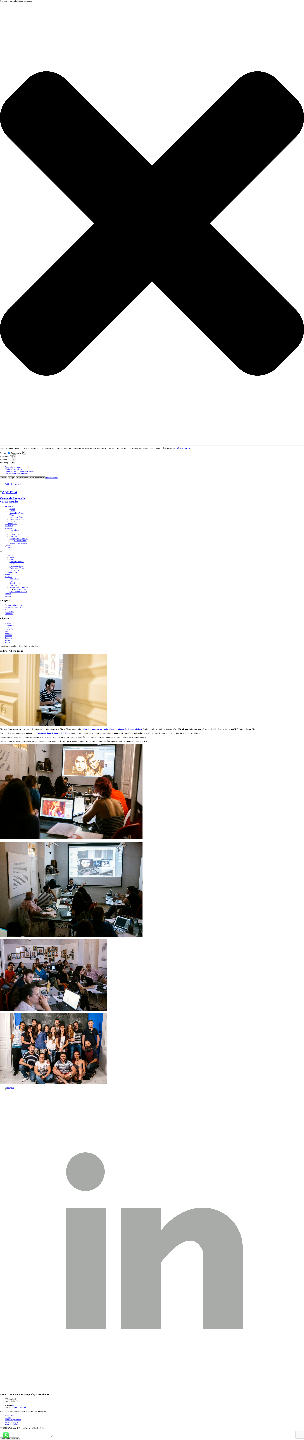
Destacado (9, 614)
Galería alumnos (20, 541)
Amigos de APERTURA (19, 539)
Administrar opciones (13, 467)
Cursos (12, 511)
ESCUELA (9, 506)
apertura (8, 623)
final (6, 631)
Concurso (13, 536)
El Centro (8, 528)
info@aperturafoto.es (18, 1407)
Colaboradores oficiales (18, 543)
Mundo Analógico (16, 517)
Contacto (8, 547)
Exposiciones (14, 534)
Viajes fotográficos (17, 519)
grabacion (8, 636)
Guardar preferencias (37, 478)
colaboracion (9, 625)
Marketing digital (11, 1424)
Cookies (8, 1418)
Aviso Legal (9, 1415)
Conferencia (9, 612)
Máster (12, 509)
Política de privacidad (13, 484)
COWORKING (11, 524)
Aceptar (3, 478)
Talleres (12, 515)
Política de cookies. (183, 448)
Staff (11, 532)
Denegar (11, 478)
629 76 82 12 (17, 1405)
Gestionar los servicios (13, 469)
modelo (7, 642)
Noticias (8, 545)
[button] (152, 223)
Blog (6, 609)
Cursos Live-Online (17, 513)
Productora (9, 526)
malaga (7, 640)
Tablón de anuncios (12, 1422)
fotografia (8, 634)
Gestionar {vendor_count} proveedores (19, 471)
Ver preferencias (22, 478)
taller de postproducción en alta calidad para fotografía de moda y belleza (112, 729)
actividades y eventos (13, 607)
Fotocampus (14, 521)
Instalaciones (14, 530)
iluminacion (9, 638)
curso (7, 627)
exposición (9, 629)
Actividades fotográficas (14, 605)
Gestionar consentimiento (10, 1439)
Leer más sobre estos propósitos (16, 473)
